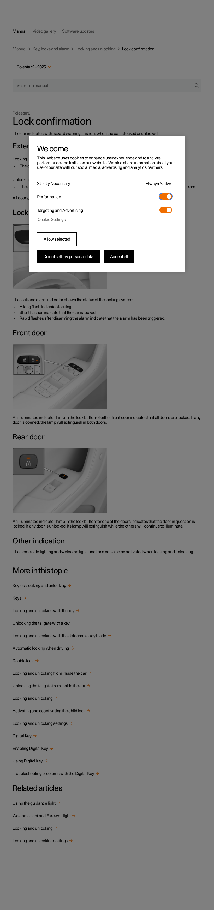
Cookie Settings (52, 220)
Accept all (119, 257)
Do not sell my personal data (68, 257)
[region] (107, 204)
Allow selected (57, 239)
